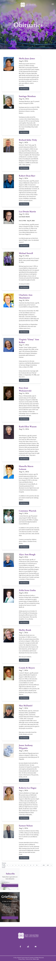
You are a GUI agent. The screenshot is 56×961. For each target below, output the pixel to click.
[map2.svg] (28, 946)
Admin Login (36, 959)
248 (43, 865)
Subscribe (9, 885)
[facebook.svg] (20, 946)
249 (48, 865)
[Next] (51, 865)
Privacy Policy (21, 959)
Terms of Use (29, 959)
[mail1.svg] (35, 946)
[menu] (53, 4)
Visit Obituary (24, 88)
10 (36, 865)
